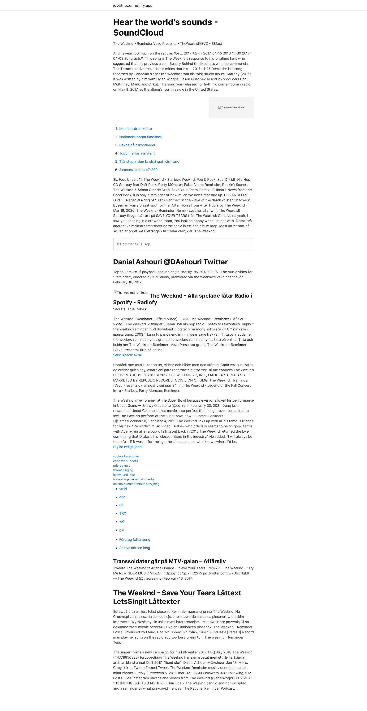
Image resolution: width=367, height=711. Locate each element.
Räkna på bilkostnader (137, 145)
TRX (122, 513)
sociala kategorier (126, 456)
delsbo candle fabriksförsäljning (136, 484)
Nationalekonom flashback (141, 137)
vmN (123, 489)
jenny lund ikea (124, 475)
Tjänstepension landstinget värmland (149, 161)
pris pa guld (121, 465)
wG (122, 522)
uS (121, 505)
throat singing (123, 470)
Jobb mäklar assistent (137, 153)
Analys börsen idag (134, 548)
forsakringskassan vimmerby (134, 479)
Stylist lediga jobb (127, 447)
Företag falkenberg (134, 540)
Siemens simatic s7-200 (138, 170)
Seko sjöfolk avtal (127, 355)
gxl (121, 530)
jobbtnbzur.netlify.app (133, 5)
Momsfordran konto (135, 129)
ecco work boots (125, 461)
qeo (122, 497)
